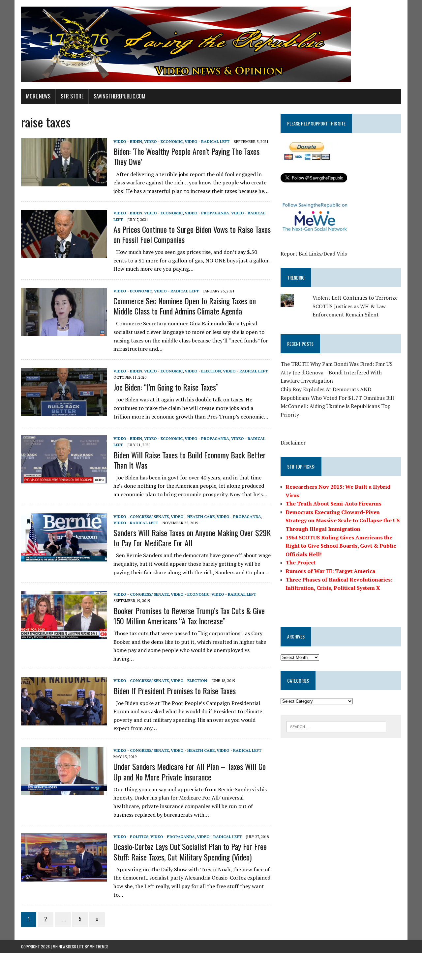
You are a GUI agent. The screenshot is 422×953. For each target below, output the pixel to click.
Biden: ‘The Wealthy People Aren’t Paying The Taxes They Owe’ (186, 156)
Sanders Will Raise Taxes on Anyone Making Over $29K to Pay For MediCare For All (192, 538)
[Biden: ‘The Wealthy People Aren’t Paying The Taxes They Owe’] (64, 181)
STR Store (72, 96)
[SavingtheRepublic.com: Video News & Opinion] (211, 44)
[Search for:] (336, 726)
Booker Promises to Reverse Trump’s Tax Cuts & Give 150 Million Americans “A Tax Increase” (189, 616)
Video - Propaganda (207, 212)
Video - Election (203, 370)
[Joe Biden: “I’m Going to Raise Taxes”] (64, 411)
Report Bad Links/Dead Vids (314, 253)
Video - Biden (127, 141)
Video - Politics (130, 836)
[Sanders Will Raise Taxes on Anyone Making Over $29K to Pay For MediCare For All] (64, 556)
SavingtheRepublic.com (119, 96)
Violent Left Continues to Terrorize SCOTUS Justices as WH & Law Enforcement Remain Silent (355, 306)
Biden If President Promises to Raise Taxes (174, 690)
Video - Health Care (193, 516)
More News (38, 96)
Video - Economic (163, 141)
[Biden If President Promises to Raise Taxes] (64, 721)
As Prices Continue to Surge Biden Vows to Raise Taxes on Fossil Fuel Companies (192, 234)
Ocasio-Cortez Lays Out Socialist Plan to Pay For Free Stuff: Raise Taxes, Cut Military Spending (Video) (190, 851)
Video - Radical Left (207, 141)
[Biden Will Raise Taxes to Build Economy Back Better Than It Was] (64, 479)
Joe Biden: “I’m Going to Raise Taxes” (166, 387)
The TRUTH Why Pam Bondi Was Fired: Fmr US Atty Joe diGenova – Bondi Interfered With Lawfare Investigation (337, 372)
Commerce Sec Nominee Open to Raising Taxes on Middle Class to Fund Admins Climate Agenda (184, 306)
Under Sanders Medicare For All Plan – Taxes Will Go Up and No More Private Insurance (189, 771)
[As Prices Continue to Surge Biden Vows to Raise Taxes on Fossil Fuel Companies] (64, 253)
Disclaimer (293, 442)
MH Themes (99, 946)
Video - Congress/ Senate (141, 516)
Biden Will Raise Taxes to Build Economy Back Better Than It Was (189, 460)
